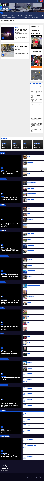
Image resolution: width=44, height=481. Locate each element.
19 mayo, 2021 (18, 49)
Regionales (33, 13)
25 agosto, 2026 (4, 432)
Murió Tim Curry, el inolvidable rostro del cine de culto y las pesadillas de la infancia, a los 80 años (35, 447)
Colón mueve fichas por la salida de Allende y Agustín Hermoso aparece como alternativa (35, 344)
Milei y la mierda (6, 431)
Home (30, 474)
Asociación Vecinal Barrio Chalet (8, 17)
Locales (20, 13)
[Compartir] (1, 12)
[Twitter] (1, 9)
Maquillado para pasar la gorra (33, 189)
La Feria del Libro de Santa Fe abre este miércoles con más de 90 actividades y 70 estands (35, 459)
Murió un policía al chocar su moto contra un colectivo (21, 48)
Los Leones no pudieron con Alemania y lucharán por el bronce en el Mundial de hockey (34, 390)
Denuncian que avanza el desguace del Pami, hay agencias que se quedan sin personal (36, 109)
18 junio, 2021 (18, 32)
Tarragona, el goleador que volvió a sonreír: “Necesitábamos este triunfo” (10, 327)
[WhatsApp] (1, 5)
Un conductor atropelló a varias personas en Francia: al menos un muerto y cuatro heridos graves (34, 273)
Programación (35, 17)
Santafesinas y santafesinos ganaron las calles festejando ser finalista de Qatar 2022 (36, 114)
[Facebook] (1, 7)
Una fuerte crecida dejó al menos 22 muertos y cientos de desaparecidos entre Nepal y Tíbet (35, 278)
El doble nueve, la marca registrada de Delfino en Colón (9, 353)
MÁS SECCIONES (7, 13)
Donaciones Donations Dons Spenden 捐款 (35, 476)
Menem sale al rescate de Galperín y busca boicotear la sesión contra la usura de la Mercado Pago (35, 184)
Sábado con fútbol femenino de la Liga (10, 378)
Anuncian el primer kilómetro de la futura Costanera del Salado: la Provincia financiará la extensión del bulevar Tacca (35, 176)
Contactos (19, 17)
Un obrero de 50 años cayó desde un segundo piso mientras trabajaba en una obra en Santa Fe (34, 210)
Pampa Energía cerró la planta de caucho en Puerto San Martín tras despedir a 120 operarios (34, 236)
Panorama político (33, 182)
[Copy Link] (1, 10)
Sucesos (11, 15)
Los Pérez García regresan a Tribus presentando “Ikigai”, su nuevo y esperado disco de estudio (10, 457)
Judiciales (29, 162)
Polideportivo (29, 399)
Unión (26, 15)
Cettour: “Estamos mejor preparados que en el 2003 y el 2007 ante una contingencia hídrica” (35, 299)
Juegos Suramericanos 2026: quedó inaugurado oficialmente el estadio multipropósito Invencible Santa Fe (36, 87)
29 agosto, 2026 (5, 147)
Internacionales (5, 15)
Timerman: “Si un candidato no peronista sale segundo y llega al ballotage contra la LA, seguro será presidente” (35, 293)
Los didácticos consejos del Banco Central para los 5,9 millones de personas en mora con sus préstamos (35, 201)
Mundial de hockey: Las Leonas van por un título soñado (9, 405)
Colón (30, 15)
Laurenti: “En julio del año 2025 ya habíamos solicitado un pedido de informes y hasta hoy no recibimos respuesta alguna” (35, 304)
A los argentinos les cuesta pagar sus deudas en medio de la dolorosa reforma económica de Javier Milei (10, 277)
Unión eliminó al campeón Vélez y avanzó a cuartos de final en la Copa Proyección (36, 119)
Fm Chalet (4, 8)
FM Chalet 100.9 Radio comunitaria (31, 477)
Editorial (17, 15)
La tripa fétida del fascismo (32, 415)
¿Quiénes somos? (26, 17)
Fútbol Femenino (30, 362)
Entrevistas (15, 13)
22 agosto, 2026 (4, 303)
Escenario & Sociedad (37, 143)
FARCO (22, 15)
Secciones (41, 477)
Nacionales (26, 13)
